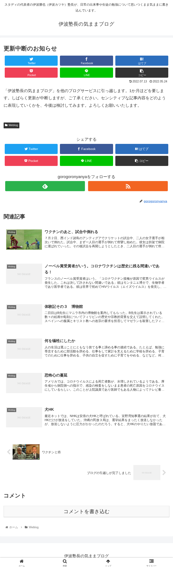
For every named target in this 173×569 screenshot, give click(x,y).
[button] (160, 437)
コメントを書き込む (87, 511)
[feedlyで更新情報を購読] (45, 186)
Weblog (13, 125)
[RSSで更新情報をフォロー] (128, 186)
